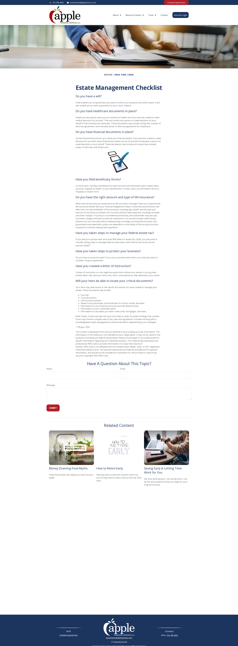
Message (50, 385)
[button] (116, 15)
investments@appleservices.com (83, 2)
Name (49, 368)
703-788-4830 (58, 2)
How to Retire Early (109, 468)
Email (122, 368)
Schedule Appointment (176, 2)
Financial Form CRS (120, 642)
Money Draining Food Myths (68, 468)
